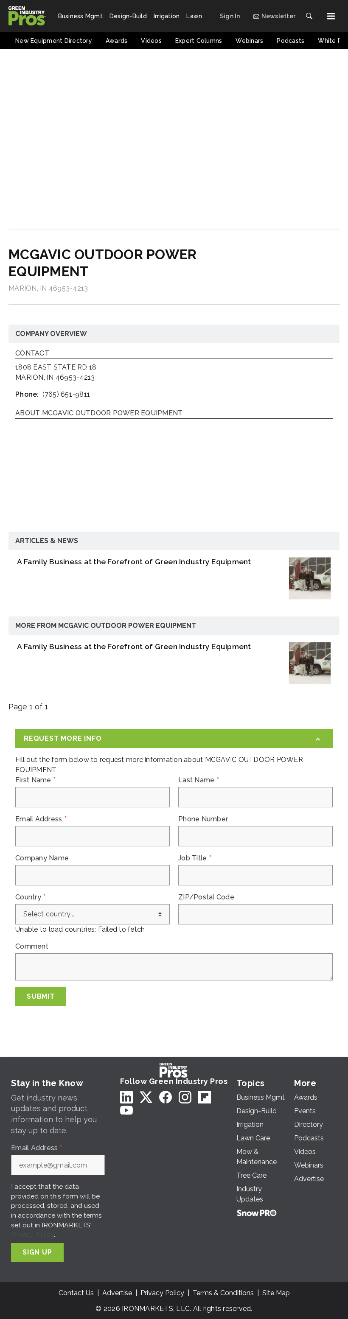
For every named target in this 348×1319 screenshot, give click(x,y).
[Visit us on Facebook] (165, 1096)
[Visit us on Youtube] (126, 1110)
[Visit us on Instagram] (185, 1096)
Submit (41, 996)
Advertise (117, 1293)
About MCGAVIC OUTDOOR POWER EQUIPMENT (98, 413)
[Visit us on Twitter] (146, 1096)
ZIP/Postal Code (206, 897)
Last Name (198, 780)
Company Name (42, 858)
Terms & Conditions (223, 1293)
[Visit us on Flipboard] (204, 1096)
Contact (32, 353)
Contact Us (76, 1293)
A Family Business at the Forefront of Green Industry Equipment (134, 561)
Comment (31, 946)
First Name (35, 780)
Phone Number (203, 819)
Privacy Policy (32, 1234)
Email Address (41, 819)
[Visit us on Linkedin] (126, 1096)
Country (30, 897)
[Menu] (331, 16)
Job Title (194, 858)
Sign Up (37, 1252)
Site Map (276, 1293)
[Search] (308, 16)
